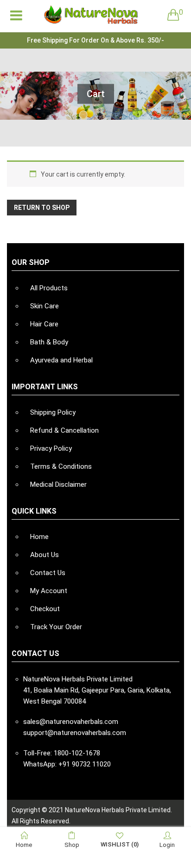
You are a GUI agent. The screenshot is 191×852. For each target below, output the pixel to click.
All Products (49, 288)
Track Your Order (56, 627)
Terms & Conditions (61, 466)
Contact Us (47, 573)
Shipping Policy (53, 412)
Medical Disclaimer (58, 484)
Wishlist (120, 844)
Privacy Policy (51, 448)
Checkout (45, 609)
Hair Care (44, 324)
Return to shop (42, 207)
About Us (44, 555)
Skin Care (44, 306)
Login (167, 844)
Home (39, 537)
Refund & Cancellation (64, 430)
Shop (71, 844)
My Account (48, 591)
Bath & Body (49, 342)
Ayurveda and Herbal (61, 360)
